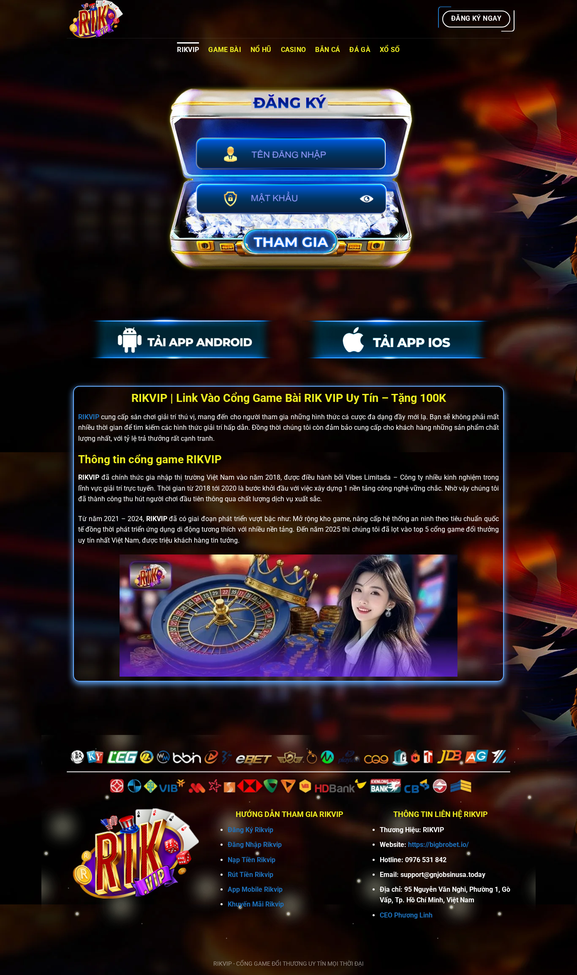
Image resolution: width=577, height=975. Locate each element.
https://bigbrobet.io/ (438, 845)
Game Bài (224, 50)
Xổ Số (390, 50)
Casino (293, 50)
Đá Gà (359, 50)
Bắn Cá (327, 50)
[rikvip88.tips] (109, 19)
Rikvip (188, 50)
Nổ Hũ (261, 50)
